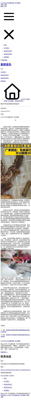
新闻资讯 (6, 64)
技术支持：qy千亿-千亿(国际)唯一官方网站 (13, 395)
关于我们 (3, 72)
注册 (5, 4)
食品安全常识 (5, 75)
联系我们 (3, 81)
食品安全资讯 (5, 78)
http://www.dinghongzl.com (8, 369)
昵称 (2, 6)
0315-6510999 (4, 375)
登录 (2, 4)
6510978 (11, 375)
